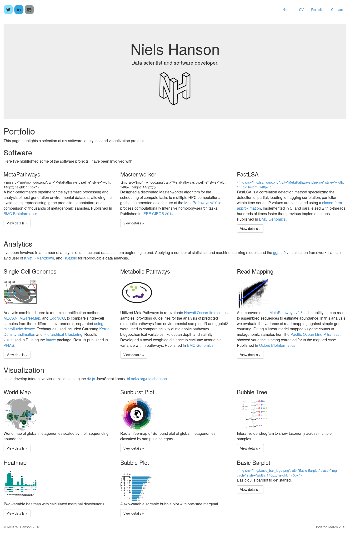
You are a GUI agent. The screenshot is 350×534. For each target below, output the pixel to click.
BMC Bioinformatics (20, 213)
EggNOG (57, 318)
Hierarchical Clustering (63, 334)
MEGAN (11, 318)
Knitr (28, 258)
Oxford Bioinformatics (277, 345)
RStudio (70, 258)
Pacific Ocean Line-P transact (315, 334)
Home (286, 9)
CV (301, 9)
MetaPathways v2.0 (200, 202)
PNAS (9, 345)
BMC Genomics (272, 219)
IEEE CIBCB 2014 (158, 213)
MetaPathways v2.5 (286, 312)
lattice (51, 339)
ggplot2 (279, 252)
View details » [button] (17, 223)
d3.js (91, 378)
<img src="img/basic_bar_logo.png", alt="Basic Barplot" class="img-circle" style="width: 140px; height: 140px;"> (287, 472)
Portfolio (317, 9)
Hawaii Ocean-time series (206, 312)
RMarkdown (44, 258)
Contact (337, 9)
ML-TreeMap (30, 318)
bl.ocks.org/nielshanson (147, 378)
